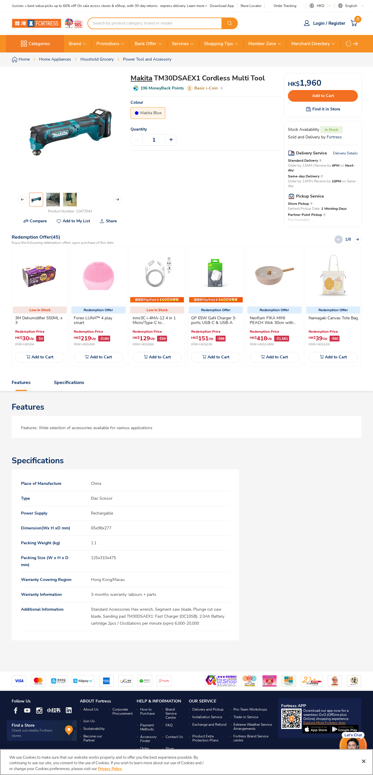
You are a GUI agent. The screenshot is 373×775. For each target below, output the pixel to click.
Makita (141, 78)
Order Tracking (285, 5)
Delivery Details (345, 153)
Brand (75, 44)
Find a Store (23, 725)
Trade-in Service (245, 717)
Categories (39, 44)
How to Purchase (147, 711)
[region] (186, 762)
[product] (40, 275)
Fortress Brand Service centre (250, 738)
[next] (355, 43)
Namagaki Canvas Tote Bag (333, 318)
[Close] (363, 761)
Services (180, 44)
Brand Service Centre (171, 713)
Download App (222, 5)
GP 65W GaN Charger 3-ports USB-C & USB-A (214, 320)
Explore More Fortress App (324, 723)
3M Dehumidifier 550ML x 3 (38, 320)
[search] (229, 23)
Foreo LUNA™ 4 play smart (93, 320)
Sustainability (94, 728)
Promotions (107, 44)
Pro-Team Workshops (250, 709)
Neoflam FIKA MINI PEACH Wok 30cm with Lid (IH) (271, 322)
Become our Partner (92, 738)
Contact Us (174, 737)
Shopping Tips (218, 44)
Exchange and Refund (209, 724)
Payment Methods (147, 727)
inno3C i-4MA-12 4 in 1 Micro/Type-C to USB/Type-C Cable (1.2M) (156, 322)
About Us (90, 709)
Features (21, 382)
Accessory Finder (148, 739)
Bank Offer (145, 44)
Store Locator (250, 6)
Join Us (89, 721)
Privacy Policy (110, 769)
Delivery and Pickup (208, 709)
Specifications (69, 382)
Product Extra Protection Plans (205, 738)
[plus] (171, 139)
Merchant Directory (310, 44)
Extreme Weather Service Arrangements (252, 726)
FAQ (169, 725)
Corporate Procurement (122, 711)
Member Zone (262, 44)
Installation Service (207, 717)
